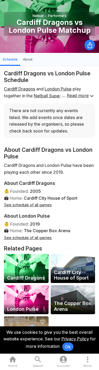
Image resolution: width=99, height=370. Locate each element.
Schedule (10, 59)
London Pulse (58, 89)
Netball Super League (55, 95)
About (27, 59)
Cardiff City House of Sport (50, 198)
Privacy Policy (75, 338)
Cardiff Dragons (19, 89)
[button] (87, 362)
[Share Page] (89, 45)
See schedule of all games (28, 205)
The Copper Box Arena (47, 230)
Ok (68, 346)
